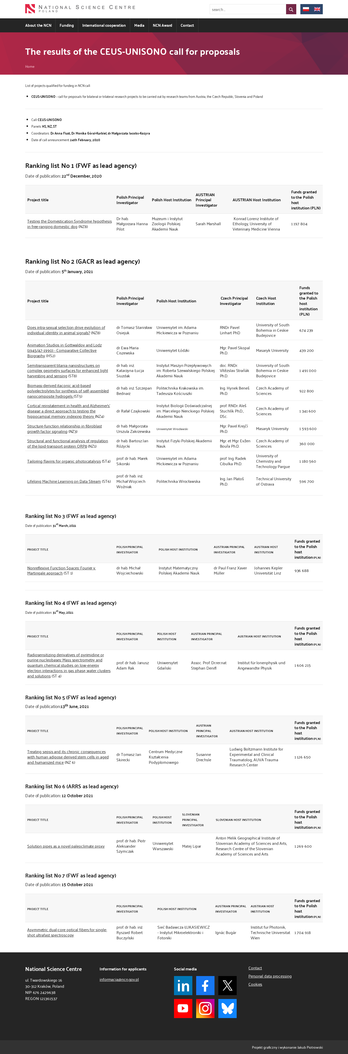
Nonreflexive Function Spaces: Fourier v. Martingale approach (61, 570)
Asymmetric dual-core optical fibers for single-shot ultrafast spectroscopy (67, 932)
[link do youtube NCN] (183, 1008)
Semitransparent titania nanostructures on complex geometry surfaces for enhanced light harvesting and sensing (67, 370)
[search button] (291, 9)
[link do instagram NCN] (205, 1008)
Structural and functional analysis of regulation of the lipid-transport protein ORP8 (67, 443)
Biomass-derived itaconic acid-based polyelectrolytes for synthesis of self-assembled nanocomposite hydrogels (68, 390)
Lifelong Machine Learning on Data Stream (64, 481)
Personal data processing (270, 975)
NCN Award (162, 25)
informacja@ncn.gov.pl (119, 979)
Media (139, 25)
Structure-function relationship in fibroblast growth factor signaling (64, 428)
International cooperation (104, 25)
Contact (187, 25)
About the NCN (38, 25)
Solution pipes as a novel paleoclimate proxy (66, 845)
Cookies (255, 984)
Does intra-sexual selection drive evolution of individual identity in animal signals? (66, 330)
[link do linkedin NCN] (183, 985)
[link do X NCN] (227, 985)
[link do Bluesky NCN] (227, 1008)
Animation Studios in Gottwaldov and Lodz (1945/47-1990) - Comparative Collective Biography (64, 350)
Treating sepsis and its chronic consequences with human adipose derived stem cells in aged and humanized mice (68, 757)
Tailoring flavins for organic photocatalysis (64, 460)
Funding (67, 25)
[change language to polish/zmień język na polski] (306, 9)
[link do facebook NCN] (205, 985)
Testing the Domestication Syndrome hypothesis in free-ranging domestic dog (69, 223)
